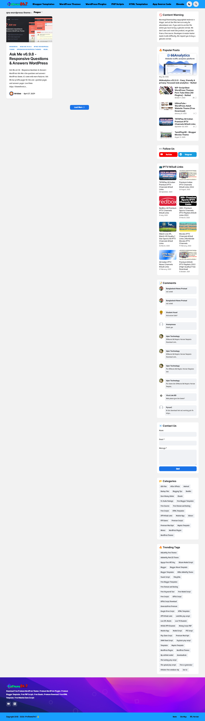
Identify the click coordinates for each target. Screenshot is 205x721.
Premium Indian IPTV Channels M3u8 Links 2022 (186, 184)
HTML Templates (178, 511)
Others (190, 516)
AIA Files (164, 486)
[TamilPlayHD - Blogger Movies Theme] (166, 135)
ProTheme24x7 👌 (32, 716)
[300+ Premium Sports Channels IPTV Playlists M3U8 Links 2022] (187, 201)
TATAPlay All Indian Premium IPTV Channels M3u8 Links (185, 121)
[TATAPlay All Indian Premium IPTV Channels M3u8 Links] (166, 121)
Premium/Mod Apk (167, 525)
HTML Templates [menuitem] (138, 4)
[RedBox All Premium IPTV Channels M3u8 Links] (167, 201)
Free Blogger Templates (185, 501)
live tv (185, 670)
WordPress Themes (167, 535)
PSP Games (164, 520)
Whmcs (163, 530)
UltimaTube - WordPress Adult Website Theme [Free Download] (185, 107)
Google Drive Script (167, 611)
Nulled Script (177, 631)
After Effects (175, 486)
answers (14, 46)
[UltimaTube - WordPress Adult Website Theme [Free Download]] (166, 106)
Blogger (163, 567)
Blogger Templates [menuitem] (43, 4)
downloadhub (181, 655)
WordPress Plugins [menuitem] (96, 4)
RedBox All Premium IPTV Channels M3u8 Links (167, 210)
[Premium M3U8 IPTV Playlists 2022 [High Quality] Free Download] (187, 255)
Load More (78, 107)
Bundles (188, 491)
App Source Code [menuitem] (162, 4)
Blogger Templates (167, 572)
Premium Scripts (177, 520)
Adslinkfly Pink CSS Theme (170, 557)
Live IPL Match (166, 621)
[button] (189, 4)
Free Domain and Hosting (181, 506)
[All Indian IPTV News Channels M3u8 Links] (167, 255)
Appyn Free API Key (168, 562)
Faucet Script (165, 577)
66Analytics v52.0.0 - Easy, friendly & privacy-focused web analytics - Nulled (177, 81)
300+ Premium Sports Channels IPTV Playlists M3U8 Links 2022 (187, 211)
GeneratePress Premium (169, 606)
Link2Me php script (183, 616)
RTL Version (194, 716)
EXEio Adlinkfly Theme (185, 572)
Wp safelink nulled (167, 655)
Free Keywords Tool (167, 591)
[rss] (14, 704)
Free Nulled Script (184, 591)
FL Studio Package (167, 501)
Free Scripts (165, 511)
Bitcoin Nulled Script (186, 562)
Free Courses (165, 506)
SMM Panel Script (167, 640)
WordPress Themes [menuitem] (70, 4)
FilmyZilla (177, 577)
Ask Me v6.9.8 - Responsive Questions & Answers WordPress (28, 58)
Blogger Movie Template (178, 567)
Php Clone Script (166, 635)
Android (186, 486)
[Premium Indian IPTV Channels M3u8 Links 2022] (187, 175)
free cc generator (186, 665)
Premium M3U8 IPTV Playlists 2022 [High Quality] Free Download (187, 265)
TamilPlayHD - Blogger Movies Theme (185, 133)
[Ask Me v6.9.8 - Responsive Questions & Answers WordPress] (29, 29)
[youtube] (8, 704)
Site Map (183, 716)
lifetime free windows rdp (170, 670)
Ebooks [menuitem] (180, 4)
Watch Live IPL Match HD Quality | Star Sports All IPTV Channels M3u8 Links (167, 238)
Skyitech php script (184, 640)
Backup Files (165, 491)
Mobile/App (180, 516)
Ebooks (180, 496)
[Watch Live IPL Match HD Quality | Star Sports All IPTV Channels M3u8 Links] (167, 227)
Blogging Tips (177, 491)
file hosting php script (169, 660)
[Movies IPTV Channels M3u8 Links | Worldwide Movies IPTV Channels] (187, 227)
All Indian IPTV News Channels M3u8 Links (166, 264)
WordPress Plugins (175, 530)
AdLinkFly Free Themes (169, 552)
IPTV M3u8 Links (166, 516)
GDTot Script (177, 596)
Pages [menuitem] (37, 12)
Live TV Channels (181, 621)
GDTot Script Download (169, 601)
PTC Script (189, 631)
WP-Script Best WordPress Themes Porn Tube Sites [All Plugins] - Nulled (184, 91)
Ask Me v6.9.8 (26, 46)
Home (175, 716)
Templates (164, 645)
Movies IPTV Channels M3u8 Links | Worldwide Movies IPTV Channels (186, 238)
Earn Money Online (167, 496)
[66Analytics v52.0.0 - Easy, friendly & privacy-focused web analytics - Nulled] (177, 64)
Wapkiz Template (184, 525)
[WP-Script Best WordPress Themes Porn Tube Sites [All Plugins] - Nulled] (166, 90)
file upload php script (168, 665)
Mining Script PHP (185, 626)
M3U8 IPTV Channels (168, 626)
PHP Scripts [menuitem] (117, 4)
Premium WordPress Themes (29, 49)
